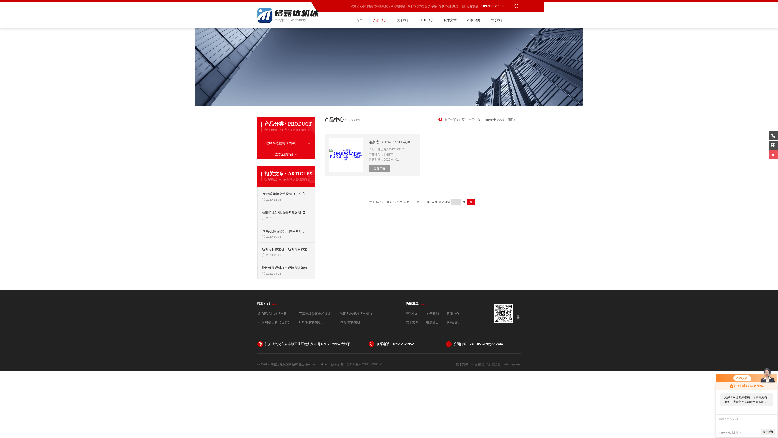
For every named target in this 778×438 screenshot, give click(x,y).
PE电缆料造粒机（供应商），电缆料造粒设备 (286, 231)
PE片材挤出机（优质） (274, 322)
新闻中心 (426, 20)
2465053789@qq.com (486, 344)
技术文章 (450, 20)
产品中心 (379, 20)
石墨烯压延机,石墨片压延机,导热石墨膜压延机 (286, 212)
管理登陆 (493, 364)
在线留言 (473, 20)
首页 (359, 20)
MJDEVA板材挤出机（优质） (359, 314)
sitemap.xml (512, 364)
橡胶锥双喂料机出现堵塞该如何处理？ (286, 268)
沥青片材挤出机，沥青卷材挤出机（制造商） (286, 249)
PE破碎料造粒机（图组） (279, 143)
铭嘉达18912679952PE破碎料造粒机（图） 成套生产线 (392, 142)
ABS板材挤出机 (310, 322)
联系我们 (497, 20)
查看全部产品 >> (286, 154)
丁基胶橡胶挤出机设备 (315, 314)
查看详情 (379, 168)
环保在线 (477, 364)
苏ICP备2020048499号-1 (365, 364)
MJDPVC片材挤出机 (272, 314)
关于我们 (403, 20)
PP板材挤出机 (350, 322)
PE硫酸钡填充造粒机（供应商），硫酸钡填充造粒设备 (286, 194)
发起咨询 (768, 431)
